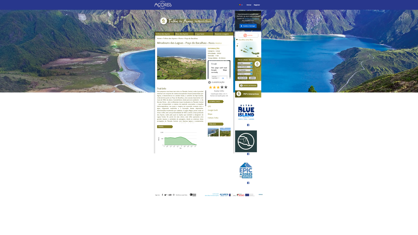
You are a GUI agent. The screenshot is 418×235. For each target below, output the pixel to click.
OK (223, 78)
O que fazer (199, 34)
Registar (257, 5)
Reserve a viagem (222, 34)
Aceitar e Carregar (249, 26)
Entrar (249, 5)
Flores (181, 38)
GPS (209, 106)
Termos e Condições (251, 18)
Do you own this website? (214, 78)
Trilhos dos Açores (163, 34)
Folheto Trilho (213, 118)
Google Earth (213, 110)
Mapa (210, 114)
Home (159, 38)
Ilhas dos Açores (182, 34)
